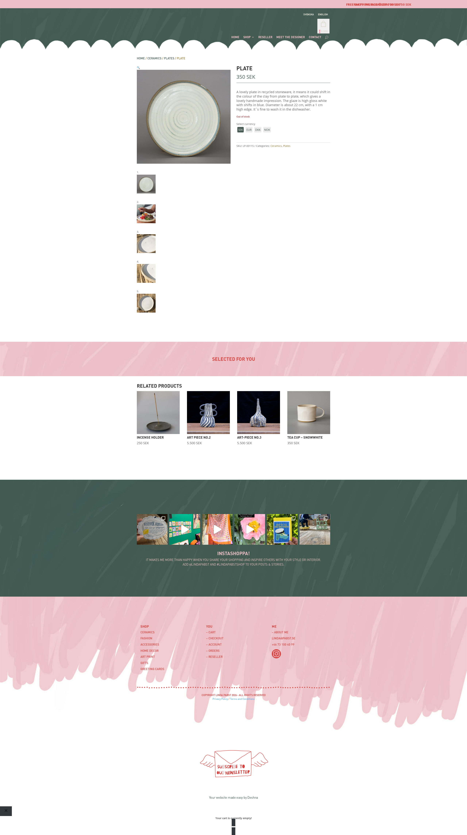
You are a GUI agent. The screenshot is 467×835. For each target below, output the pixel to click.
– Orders (212, 650)
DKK (257, 130)
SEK (240, 130)
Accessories (149, 644)
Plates (169, 58)
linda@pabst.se (283, 638)
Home (141, 58)
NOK (267, 130)
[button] (138, 67)
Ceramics (154, 58)
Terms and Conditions (242, 698)
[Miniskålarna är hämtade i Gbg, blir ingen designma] (315, 529)
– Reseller (214, 656)
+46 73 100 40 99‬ (283, 644)
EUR (249, 130)
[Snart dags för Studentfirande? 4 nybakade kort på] (282, 529)
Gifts (144, 663)
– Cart (211, 632)
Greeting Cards (152, 669)
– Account (214, 644)
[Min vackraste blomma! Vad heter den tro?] (249, 529)
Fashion (146, 638)
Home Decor (149, 650)
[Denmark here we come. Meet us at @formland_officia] (184, 529)
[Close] (6, 811)
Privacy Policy (220, 698)
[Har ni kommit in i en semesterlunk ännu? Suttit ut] (217, 529)
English (323, 14)
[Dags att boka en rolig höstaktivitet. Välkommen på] (152, 529)
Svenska (308, 14)
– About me (280, 632)
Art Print (147, 656)
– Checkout (214, 638)
